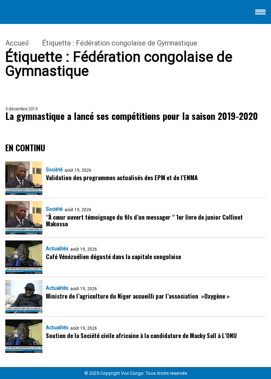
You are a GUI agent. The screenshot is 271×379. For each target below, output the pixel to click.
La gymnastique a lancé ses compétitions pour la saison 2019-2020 (131, 116)
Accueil (17, 43)
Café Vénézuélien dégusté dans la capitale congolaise (113, 256)
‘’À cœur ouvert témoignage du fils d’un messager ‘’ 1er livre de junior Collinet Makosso (144, 220)
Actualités (57, 248)
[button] (260, 13)
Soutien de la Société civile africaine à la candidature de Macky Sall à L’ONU (141, 335)
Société (54, 169)
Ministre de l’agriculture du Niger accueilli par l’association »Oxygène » (138, 296)
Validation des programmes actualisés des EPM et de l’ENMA (122, 177)
